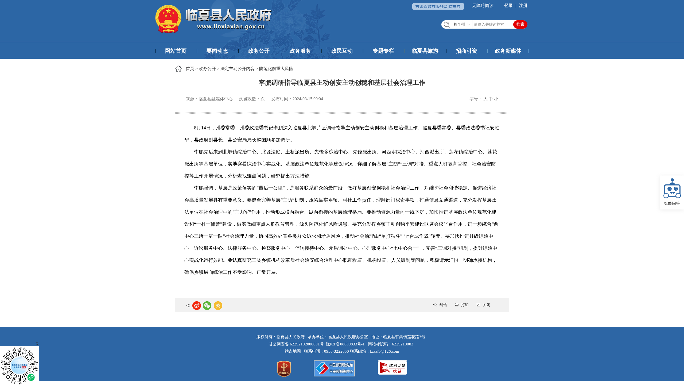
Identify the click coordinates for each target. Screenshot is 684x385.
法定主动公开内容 (237, 68)
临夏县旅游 (425, 51)
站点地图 (294, 351)
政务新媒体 (508, 51)
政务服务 (300, 51)
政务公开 (259, 51)
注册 (523, 5)
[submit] (520, 24)
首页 (190, 68)
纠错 (443, 305)
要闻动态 (217, 51)
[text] (484, 24)
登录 (508, 5)
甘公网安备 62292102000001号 (296, 344)
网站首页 (175, 51)
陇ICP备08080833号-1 (345, 344)
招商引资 (466, 51)
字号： (475, 99)
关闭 (486, 305)
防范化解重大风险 (276, 68)
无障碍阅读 (482, 5)
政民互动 (342, 51)
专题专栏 (383, 51)
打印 (465, 305)
